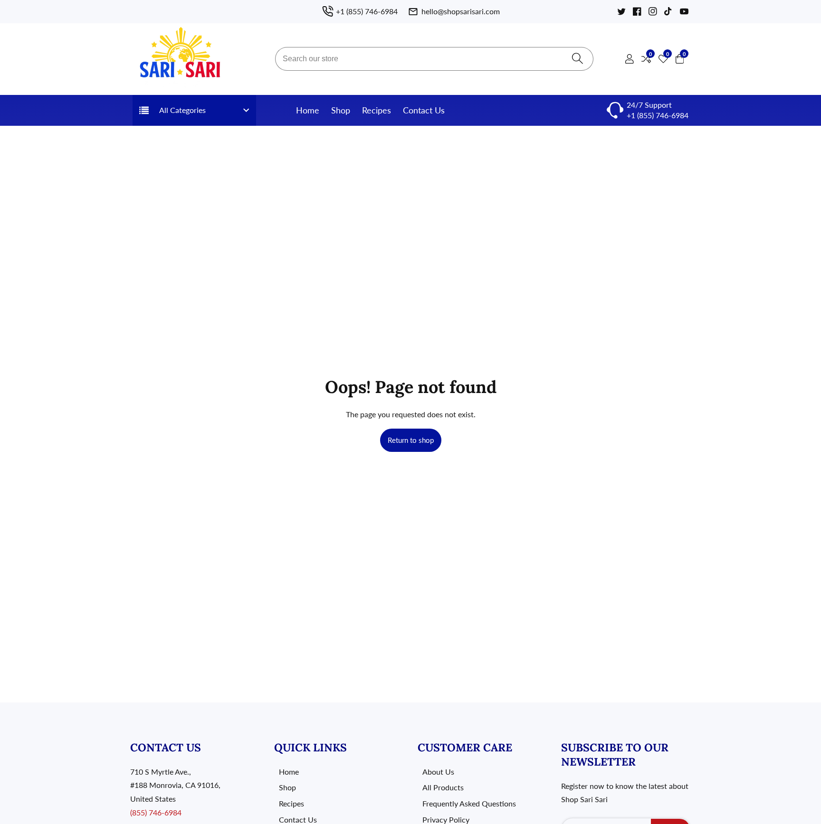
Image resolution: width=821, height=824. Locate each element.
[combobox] (434, 59)
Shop (340, 110)
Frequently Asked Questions (469, 803)
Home (307, 110)
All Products (443, 787)
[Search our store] (577, 59)
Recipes (376, 110)
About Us (438, 771)
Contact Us (424, 110)
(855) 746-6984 (155, 812)
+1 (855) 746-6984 (657, 115)
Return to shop (411, 440)
